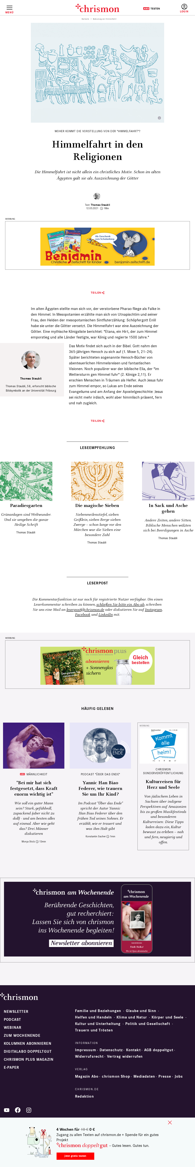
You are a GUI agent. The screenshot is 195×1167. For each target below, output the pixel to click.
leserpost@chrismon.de (85, 609)
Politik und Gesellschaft (147, 1024)
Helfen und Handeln (93, 1017)
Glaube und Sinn (141, 1011)
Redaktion (84, 1096)
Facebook (82, 614)
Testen (151, 8)
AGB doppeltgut (158, 1050)
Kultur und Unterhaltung (98, 1024)
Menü (9, 12)
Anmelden (184, 8)
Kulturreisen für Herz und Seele (163, 785)
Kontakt (133, 1050)
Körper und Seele (167, 1017)
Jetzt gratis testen (75, 1155)
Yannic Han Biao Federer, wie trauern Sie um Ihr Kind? (100, 789)
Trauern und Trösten (94, 1030)
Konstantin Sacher (96, 836)
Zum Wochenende (22, 1035)
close (170, 1122)
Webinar (12, 1027)
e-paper (11, 1067)
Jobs (179, 1076)
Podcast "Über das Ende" (100, 774)
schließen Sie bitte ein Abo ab (120, 604)
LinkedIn (105, 614)
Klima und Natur (132, 1017)
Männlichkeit (37, 774)
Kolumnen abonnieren (27, 1043)
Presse (164, 1076)
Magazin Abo (86, 1076)
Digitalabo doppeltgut (28, 1051)
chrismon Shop (116, 1076)
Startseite (85, 19)
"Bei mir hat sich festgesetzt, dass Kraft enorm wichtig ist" (34, 789)
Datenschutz (111, 1050)
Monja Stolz (28, 841)
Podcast (12, 1019)
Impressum (85, 1050)
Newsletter (16, 1011)
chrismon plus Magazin (29, 1059)
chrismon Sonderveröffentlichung (163, 771)
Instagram (153, 609)
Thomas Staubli (100, 205)
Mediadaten (144, 1076)
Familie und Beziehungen (98, 1011)
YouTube (7, 1110)
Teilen (96, 293)
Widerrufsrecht (89, 1056)
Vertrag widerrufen (125, 1056)
